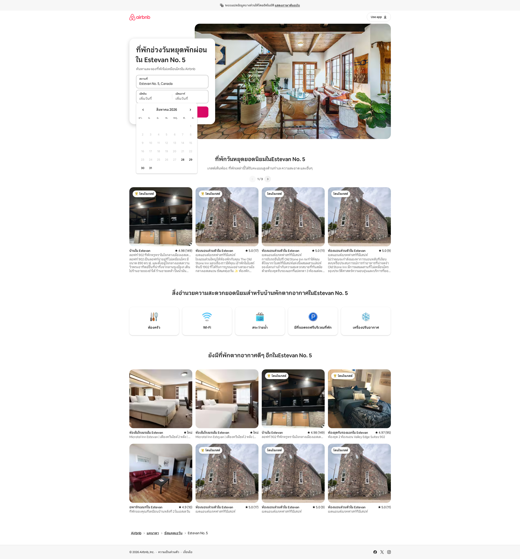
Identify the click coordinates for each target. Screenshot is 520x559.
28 (182, 159)
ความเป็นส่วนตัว (168, 552)
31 (150, 168)
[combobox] (172, 83)
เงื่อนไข (187, 552)
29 (190, 159)
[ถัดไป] (267, 179)
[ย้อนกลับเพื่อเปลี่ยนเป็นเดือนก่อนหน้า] (143, 110)
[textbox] (154, 98)
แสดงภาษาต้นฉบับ (287, 5)
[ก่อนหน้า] (252, 179)
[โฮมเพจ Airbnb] (139, 17)
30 (142, 168)
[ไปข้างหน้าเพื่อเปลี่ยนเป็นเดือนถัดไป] (190, 110)
